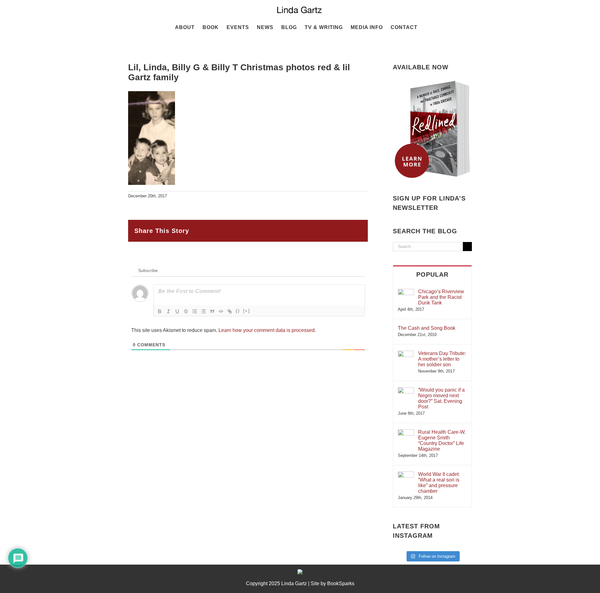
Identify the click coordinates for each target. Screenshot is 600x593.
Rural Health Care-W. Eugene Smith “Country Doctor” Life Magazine (442, 440)
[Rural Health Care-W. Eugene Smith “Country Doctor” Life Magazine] (406, 432)
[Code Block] (221, 311)
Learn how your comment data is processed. (267, 330)
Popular (432, 274)
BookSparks (340, 583)
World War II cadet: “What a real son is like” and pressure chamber (439, 483)
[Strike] (186, 311)
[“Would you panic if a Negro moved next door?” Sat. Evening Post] (406, 390)
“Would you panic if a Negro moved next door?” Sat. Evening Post (441, 398)
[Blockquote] (212, 311)
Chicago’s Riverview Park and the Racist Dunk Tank (441, 297)
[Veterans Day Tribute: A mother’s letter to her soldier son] (405, 353)
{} (238, 311)
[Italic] (168, 311)
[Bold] (159, 311)
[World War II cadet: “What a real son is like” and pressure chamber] (406, 474)
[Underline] (177, 311)
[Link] (229, 311)
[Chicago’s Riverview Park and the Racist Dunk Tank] (406, 291)
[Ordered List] (194, 311)
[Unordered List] (203, 311)
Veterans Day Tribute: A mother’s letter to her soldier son (442, 359)
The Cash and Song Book (426, 328)
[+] (246, 311)
